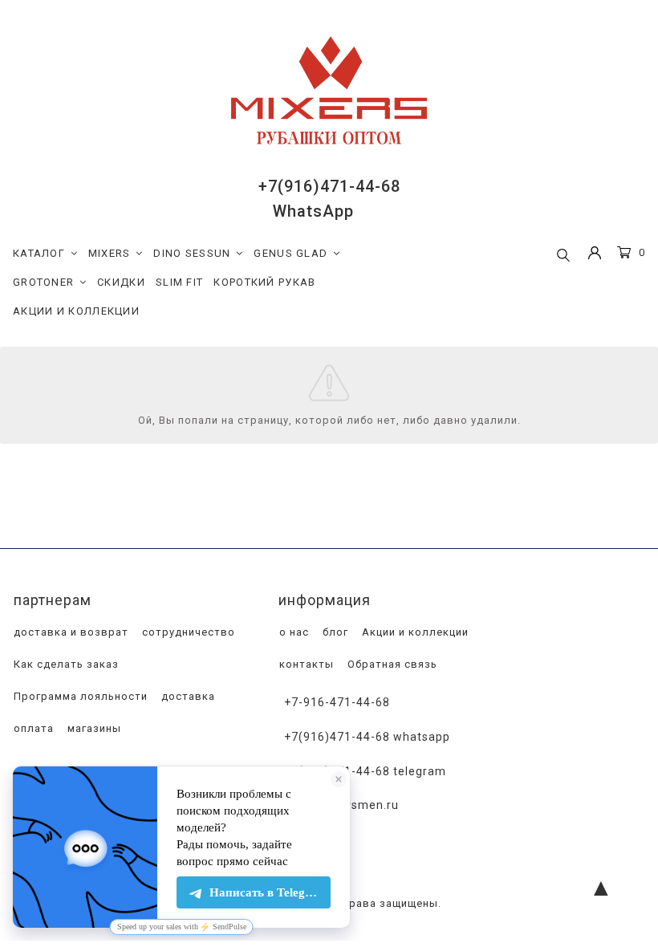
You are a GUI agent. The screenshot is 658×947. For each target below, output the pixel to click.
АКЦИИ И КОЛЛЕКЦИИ (76, 311)
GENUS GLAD (290, 253)
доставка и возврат (69, 632)
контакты (305, 664)
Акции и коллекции (414, 632)
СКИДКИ (121, 282)
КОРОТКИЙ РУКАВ (264, 282)
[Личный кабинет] (594, 255)
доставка (186, 696)
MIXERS (109, 253)
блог (333, 632)
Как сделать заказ (64, 664)
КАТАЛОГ (39, 253)
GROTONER (43, 282)
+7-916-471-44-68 (337, 702)
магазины (92, 728)
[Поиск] (563, 256)
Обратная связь (390, 664)
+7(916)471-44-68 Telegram (365, 771)
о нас (292, 632)
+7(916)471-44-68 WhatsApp (367, 736)
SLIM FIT (179, 282)
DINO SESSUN (191, 253)
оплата (32, 728)
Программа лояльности (79, 696)
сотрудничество (187, 632)
